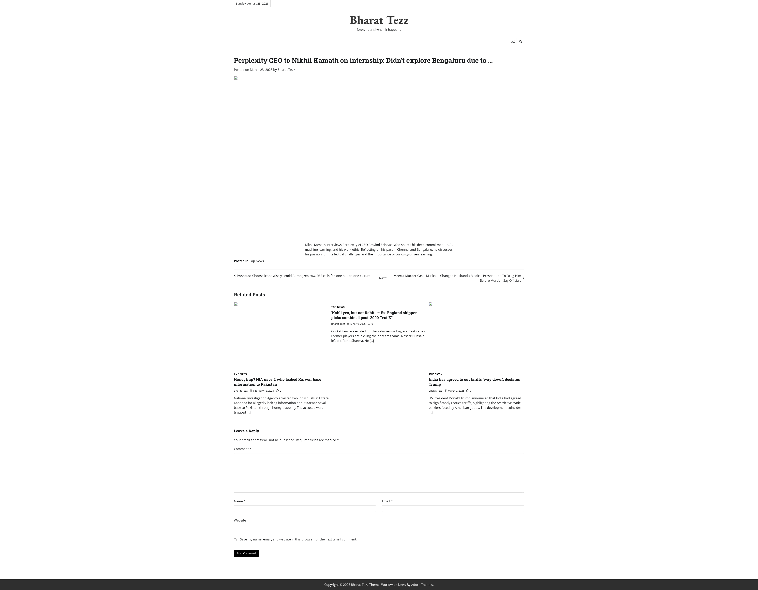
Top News (256, 261)
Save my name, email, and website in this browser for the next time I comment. (298, 539)
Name (239, 501)
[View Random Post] (513, 41)
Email (387, 501)
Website (240, 520)
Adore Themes (422, 584)
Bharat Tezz (379, 19)
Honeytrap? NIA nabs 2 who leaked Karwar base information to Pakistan (277, 382)
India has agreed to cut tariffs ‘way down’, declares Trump (474, 382)
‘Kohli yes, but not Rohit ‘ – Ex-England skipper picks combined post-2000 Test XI (374, 315)
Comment (242, 449)
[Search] (520, 41)
